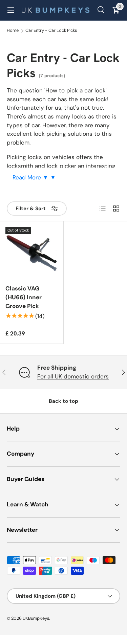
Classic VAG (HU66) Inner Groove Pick (23, 297)
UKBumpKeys (36, 618)
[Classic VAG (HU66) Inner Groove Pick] (31, 253)
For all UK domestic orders (73, 376)
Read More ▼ (31, 177)
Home (13, 30)
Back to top (63, 401)
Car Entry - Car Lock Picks (51, 30)
